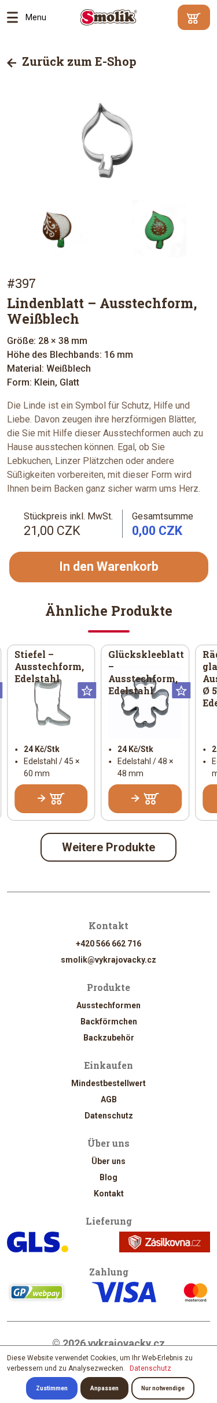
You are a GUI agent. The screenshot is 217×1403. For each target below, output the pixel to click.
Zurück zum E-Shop (78, 61)
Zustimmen (52, 1388)
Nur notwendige (163, 1388)
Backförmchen (108, 1021)
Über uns (108, 1161)
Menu (16, 17)
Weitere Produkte (108, 847)
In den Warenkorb (109, 566)
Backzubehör (108, 1037)
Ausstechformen (108, 1005)
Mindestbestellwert (108, 1083)
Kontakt (109, 1193)
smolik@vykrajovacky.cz (108, 959)
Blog (108, 1177)
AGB (109, 1099)
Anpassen (104, 1388)
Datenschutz (108, 1115)
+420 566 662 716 (108, 943)
